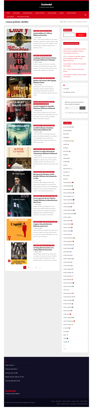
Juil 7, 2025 (38, 204)
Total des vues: (9, 373)
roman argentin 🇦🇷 (68, 196)
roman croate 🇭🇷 (68, 227)
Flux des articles (69, 92)
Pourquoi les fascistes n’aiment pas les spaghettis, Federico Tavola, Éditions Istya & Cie (74, 51)
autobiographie (67, 130)
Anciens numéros (27, 13)
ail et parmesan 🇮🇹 (68, 127)
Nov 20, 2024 (38, 228)
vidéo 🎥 (65, 338)
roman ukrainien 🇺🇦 (68, 317)
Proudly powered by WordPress (12, 402)
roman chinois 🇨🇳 (68, 224)
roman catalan (67, 217)
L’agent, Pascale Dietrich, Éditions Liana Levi (42, 225)
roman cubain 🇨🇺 (68, 231)
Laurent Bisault (67, 49)
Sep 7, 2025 (38, 180)
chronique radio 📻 (68, 141)
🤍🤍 (64, 348)
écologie (65, 147)
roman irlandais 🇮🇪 (68, 269)
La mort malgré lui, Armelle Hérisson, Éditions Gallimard (44, 107)
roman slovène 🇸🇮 (68, 303)
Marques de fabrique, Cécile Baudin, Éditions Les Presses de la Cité (45, 176)
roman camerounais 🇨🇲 (69, 213)
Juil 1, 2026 (38, 37)
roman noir (36, 30)
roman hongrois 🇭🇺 (68, 258)
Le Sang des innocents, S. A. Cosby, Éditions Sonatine (43, 249)
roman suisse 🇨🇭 (67, 310)
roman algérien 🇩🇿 (68, 186)
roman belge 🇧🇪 (67, 206)
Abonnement (16, 13)
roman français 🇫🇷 (38, 78)
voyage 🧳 (66, 342)
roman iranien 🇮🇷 (68, 265)
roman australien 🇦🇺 (68, 199)
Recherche (67, 30)
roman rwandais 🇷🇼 (68, 300)
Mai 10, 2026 (38, 62)
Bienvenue (66, 134)
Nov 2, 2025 (38, 155)
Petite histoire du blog (23, 16)
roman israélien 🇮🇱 (68, 272)
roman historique (38, 171)
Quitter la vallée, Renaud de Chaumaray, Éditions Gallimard (45, 152)
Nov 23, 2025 (38, 132)
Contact (62, 13)
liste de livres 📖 (67, 168)
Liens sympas (10, 16)
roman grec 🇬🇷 (67, 251)
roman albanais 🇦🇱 (68, 182)
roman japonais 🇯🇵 (68, 276)
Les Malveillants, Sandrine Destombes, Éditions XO (43, 129)
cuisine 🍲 (66, 144)
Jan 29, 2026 (38, 110)
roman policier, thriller (46, 30)
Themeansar (32, 402)
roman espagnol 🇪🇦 (68, 241)
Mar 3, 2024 (38, 251)
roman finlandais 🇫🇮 (68, 244)
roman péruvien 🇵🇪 (68, 293)
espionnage (66, 158)
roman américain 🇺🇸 (68, 193)
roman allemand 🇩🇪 (68, 189)
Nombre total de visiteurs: (12, 377)
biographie (66, 137)
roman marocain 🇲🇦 (68, 283)
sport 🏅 (65, 335)
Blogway (26, 402)
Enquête (65, 154)
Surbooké (46, 4)
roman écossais (67, 234)
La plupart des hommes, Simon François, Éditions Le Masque (44, 59)
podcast (65, 179)
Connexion (66, 88)
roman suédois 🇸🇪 (68, 307)
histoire (36, 101)
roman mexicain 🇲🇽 (68, 286)
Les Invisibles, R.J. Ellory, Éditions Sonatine (42, 34)
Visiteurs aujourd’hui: (11, 369)
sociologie (66, 331)
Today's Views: (9, 365)
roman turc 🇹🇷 (67, 314)
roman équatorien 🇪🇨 (69, 238)
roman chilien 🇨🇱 (67, 220)
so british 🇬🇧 (66, 328)
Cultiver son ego (71, 13)
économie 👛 (66, 151)
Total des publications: (11, 380)
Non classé (66, 175)
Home (8, 13)
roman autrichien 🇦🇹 (68, 203)
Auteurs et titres (40, 13)
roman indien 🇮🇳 (67, 262)
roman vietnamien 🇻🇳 (69, 321)
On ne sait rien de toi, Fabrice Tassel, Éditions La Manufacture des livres (45, 200)
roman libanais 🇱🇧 (68, 279)
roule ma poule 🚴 (68, 324)
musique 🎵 (66, 172)
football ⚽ (66, 161)
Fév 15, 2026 (38, 84)
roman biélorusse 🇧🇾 (69, 210)
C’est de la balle (52, 13)
